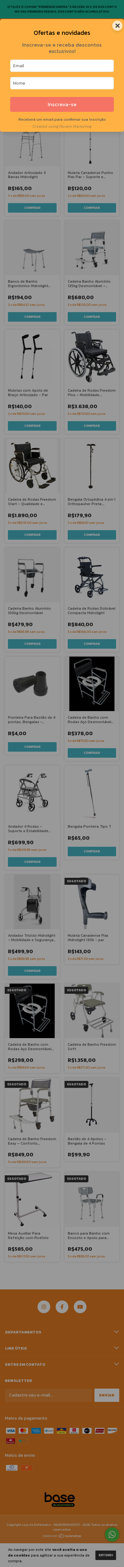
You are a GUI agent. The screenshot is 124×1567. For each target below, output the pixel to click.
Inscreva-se (62, 104)
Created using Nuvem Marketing (62, 126)
